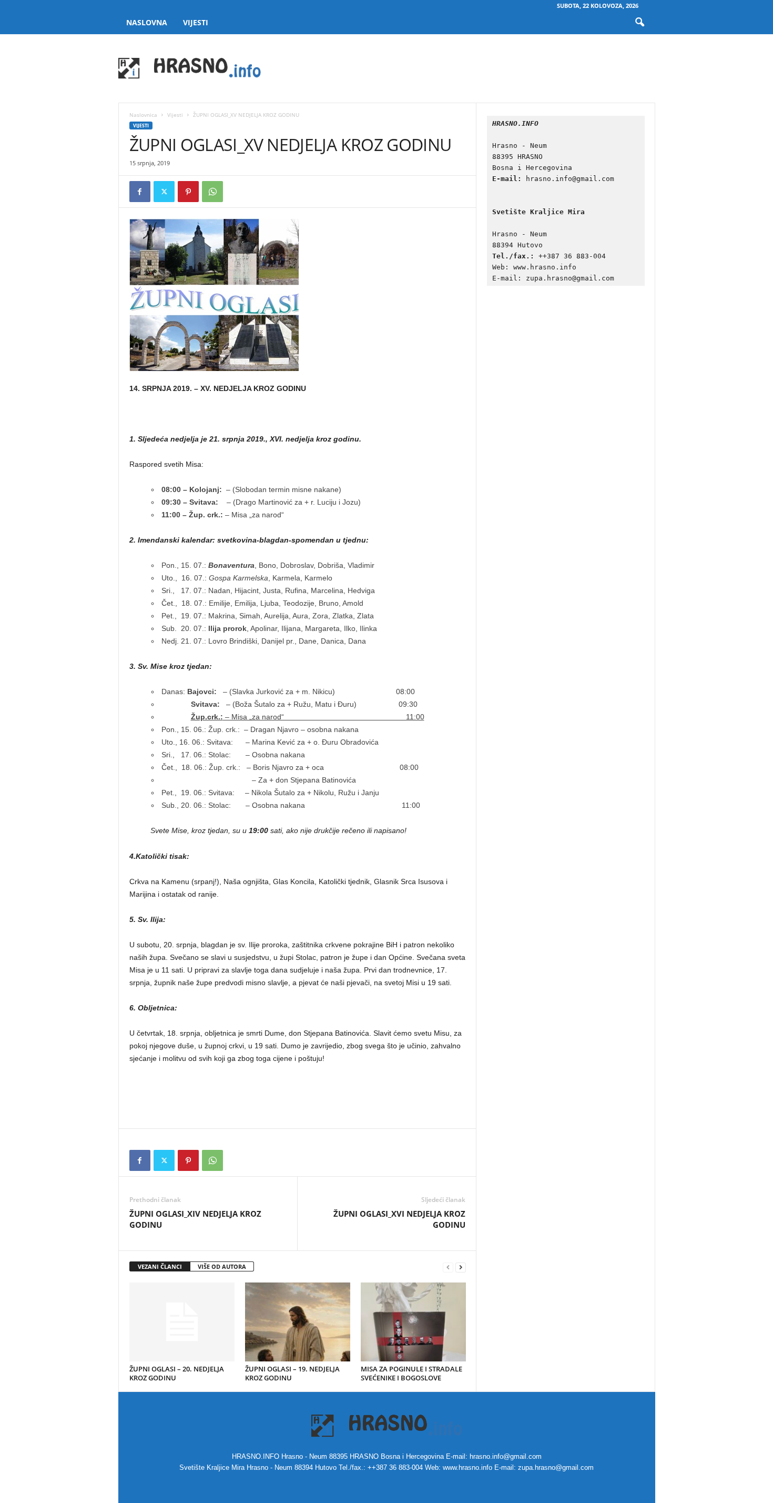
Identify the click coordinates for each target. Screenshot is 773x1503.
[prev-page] (448, 1266)
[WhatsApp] (212, 191)
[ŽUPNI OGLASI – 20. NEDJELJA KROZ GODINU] (182, 1321)
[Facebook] (139, 191)
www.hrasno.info (547, 267)
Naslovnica (143, 114)
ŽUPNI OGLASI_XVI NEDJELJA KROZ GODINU (399, 1219)
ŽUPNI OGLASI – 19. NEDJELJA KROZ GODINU (292, 1373)
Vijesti (195, 22)
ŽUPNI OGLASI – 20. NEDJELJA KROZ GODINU (176, 1373)
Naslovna (146, 22)
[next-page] (460, 1266)
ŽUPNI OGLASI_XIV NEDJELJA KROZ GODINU (195, 1219)
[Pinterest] (188, 191)
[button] (639, 22)
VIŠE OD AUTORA (222, 1266)
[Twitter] (164, 191)
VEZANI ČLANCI (160, 1266)
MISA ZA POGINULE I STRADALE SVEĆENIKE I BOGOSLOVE (411, 1373)
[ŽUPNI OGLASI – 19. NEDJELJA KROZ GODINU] (297, 1321)
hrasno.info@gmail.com (570, 179)
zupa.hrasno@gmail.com (570, 278)
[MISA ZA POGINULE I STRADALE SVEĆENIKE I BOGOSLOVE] (413, 1321)
